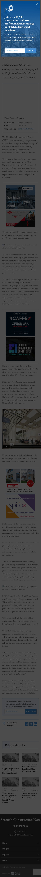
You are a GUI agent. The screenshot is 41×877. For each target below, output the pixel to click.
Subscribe (31, 51)
